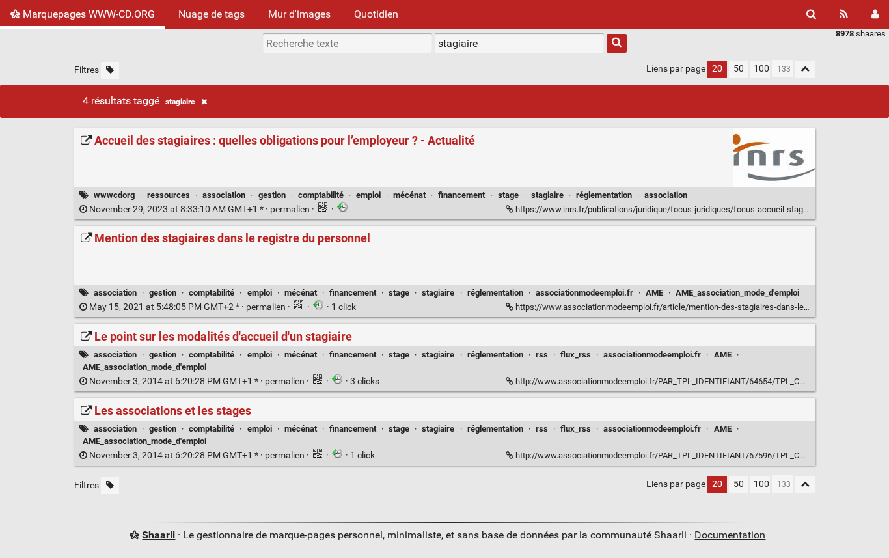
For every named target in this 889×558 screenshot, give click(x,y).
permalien (199, 209)
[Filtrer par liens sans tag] (110, 70)
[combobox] (519, 43)
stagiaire (180, 101)
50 (738, 68)
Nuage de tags (211, 14)
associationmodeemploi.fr (584, 293)
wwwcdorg (114, 195)
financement (461, 195)
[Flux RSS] (843, 14)
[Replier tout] (805, 69)
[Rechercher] (811, 14)
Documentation (729, 535)
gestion (272, 195)
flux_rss (575, 354)
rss (542, 354)
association (223, 195)
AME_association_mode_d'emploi (737, 293)
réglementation (604, 195)
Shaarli (158, 535)
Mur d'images (299, 14)
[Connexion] (875, 14)
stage (508, 195)
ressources (168, 195)
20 (717, 68)
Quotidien (376, 14)
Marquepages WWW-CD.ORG (87, 14)
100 (761, 68)
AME (654, 293)
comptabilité (321, 195)
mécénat (409, 195)
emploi (368, 195)
